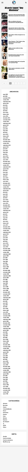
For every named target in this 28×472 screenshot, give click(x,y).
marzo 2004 (5, 339)
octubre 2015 (6, 121)
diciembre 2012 (6, 183)
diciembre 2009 (6, 248)
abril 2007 (5, 306)
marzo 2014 (5, 156)
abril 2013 (5, 176)
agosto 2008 (6, 277)
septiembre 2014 (7, 145)
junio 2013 (5, 172)
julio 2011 (5, 214)
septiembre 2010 (7, 232)
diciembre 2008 (6, 270)
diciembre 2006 (6, 314)
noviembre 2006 (6, 316)
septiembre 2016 (7, 101)
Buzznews (5, 405)
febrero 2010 (6, 245)
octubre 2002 (6, 370)
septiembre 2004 (7, 328)
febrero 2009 (6, 266)
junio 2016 (5, 107)
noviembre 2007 (6, 294)
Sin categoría (6, 421)
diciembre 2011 (6, 205)
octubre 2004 (6, 326)
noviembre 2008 (6, 272)
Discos (4, 410)
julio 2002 (5, 375)
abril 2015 (5, 132)
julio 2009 (5, 257)
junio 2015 (5, 129)
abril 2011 (5, 219)
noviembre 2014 (6, 141)
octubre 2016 (6, 99)
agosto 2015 (6, 125)
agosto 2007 (6, 299)
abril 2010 (5, 241)
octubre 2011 (6, 208)
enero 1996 (5, 394)
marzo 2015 (5, 134)
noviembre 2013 (6, 163)
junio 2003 (5, 355)
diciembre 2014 (6, 139)
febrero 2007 (6, 310)
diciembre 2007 (6, 292)
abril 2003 (5, 359)
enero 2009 (5, 268)
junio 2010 (5, 237)
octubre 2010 (6, 230)
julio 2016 (5, 105)
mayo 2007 (5, 305)
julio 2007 (5, 301)
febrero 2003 (6, 363)
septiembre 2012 (7, 188)
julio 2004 (5, 332)
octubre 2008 (6, 274)
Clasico (4, 407)
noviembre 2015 (6, 119)
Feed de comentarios (8, 440)
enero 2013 (5, 181)
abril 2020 (5, 96)
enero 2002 (5, 386)
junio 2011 (5, 216)
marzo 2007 (5, 308)
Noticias (5, 418)
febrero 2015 (6, 136)
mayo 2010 (5, 239)
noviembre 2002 (6, 368)
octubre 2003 (6, 348)
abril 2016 (5, 110)
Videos (4, 427)
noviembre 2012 (6, 185)
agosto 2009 (6, 256)
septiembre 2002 (7, 372)
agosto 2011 (6, 212)
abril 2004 (5, 337)
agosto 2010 (6, 234)
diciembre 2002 (6, 366)
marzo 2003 (5, 361)
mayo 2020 (5, 94)
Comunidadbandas (7, 409)
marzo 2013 (5, 178)
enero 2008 (5, 290)
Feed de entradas (7, 438)
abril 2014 (5, 154)
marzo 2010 (5, 243)
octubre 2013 (6, 165)
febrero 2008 (6, 288)
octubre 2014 (6, 143)
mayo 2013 (5, 174)
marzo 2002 (5, 383)
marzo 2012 (5, 199)
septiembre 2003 (7, 350)
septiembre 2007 (7, 297)
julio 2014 (5, 148)
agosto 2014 (6, 147)
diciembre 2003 (6, 345)
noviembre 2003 (6, 346)
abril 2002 (5, 381)
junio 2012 (5, 194)
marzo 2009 (5, 265)
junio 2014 (5, 150)
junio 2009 (5, 259)
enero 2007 (5, 312)
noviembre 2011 (6, 207)
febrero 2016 (6, 114)
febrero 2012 (6, 201)
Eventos (5, 414)
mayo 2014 (5, 152)
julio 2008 (5, 279)
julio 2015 (5, 127)
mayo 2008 (5, 283)
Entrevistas (5, 412)
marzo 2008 (5, 286)
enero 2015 (5, 138)
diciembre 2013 (6, 161)
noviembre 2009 (6, 250)
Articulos (5, 403)
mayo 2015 (5, 130)
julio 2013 (5, 170)
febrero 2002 (6, 384)
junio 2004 (5, 334)
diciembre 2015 (6, 118)
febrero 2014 (6, 158)
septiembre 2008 (7, 276)
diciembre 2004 (6, 323)
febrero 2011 (6, 223)
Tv (3, 423)
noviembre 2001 (6, 390)
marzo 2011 (5, 221)
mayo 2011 (5, 217)
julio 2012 (5, 192)
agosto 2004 (6, 330)
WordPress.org (6, 442)
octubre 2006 (6, 317)
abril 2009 (5, 263)
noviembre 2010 (6, 228)
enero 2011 (5, 225)
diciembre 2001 (6, 388)
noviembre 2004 (6, 325)
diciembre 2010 (6, 227)
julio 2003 (5, 354)
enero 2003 (5, 365)
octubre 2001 (6, 392)
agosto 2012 (6, 190)
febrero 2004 (6, 341)
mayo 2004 (5, 335)
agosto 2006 (6, 321)
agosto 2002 (6, 374)
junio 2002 (5, 377)
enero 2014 (5, 159)
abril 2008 (5, 285)
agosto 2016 (6, 103)
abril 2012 (5, 197)
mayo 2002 (5, 379)
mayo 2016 (5, 109)
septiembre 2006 (7, 319)
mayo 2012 (5, 196)
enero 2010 (5, 246)
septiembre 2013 (7, 167)
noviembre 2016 (6, 98)
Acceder (5, 436)
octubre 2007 (6, 295)
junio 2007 (5, 303)
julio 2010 (5, 236)
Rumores (5, 420)
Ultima (4, 425)
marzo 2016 (5, 112)
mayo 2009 (5, 261)
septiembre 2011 (7, 210)
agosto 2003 (6, 352)
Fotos (4, 416)
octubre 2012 (6, 187)
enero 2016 (5, 116)
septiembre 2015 (7, 123)
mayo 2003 (5, 357)
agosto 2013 (6, 168)
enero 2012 (5, 203)
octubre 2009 (6, 252)
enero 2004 (5, 343)
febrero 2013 (6, 179)
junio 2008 (5, 281)
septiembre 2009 (7, 254)
